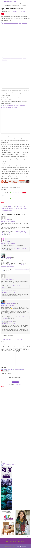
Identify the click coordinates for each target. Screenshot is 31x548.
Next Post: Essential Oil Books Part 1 (22, 338)
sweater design (8, 210)
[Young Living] (2, 465)
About (6, 541)
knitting (24, 206)
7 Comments (22, 11)
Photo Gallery (21, 541)
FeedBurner (18, 384)
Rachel (7, 219)
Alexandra (8, 257)
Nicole (7, 241)
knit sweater (19, 206)
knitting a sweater (5, 208)
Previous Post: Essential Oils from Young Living (7, 338)
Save (3, 14)
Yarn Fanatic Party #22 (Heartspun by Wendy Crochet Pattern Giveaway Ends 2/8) (15, 233)
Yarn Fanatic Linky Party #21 (22, 269)
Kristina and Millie (10, 303)
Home (14, 541)
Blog (11, 541)
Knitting (10, 206)
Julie (7, 277)
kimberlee (14, 11)
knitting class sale (13, 208)
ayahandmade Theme (10, 546)
